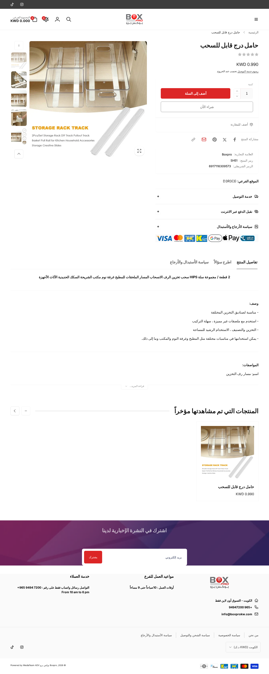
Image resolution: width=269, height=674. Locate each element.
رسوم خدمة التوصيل (247, 71)
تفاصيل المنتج (247, 262)
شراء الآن (207, 107)
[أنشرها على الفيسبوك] (235, 139)
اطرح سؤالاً (223, 262)
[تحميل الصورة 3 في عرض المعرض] (19, 98)
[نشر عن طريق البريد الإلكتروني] (204, 139)
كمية (250, 84)
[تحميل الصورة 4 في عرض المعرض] (19, 117)
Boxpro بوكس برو (48, 665)
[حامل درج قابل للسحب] (227, 471)
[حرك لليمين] (19, 154)
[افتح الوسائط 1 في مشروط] (88, 99)
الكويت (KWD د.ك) (246, 647)
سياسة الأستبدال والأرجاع (189, 262)
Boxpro (227, 154)
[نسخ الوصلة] (193, 139)
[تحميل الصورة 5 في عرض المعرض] (19, 136)
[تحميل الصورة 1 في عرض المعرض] (19, 60)
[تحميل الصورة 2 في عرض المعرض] (19, 79)
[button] (256, 19)
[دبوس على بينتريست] (214, 139)
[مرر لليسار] (19, 45)
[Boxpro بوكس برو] (219, 590)
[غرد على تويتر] (225, 139)
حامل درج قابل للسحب (236, 487)
